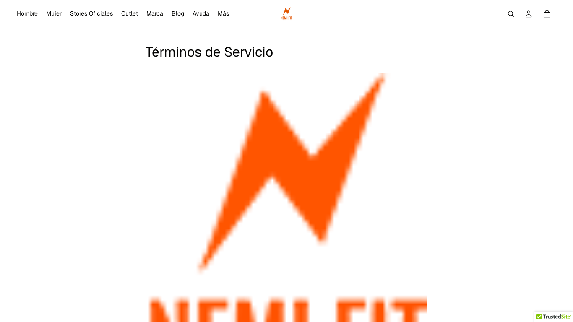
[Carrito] (547, 14)
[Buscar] (511, 14)
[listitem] (223, 14)
